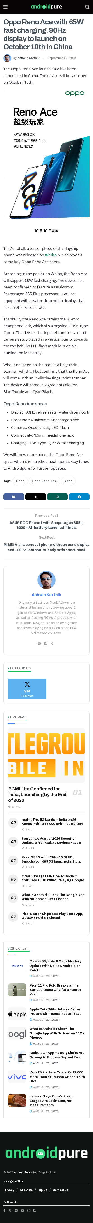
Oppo (20, 481)
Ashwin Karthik (28, 58)
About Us (26, 1190)
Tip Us (42, 1190)
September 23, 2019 (62, 58)
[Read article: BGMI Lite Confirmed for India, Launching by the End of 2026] (46, 755)
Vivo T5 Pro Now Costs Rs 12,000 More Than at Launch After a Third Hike (57, 1077)
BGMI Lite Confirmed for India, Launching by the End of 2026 (37, 794)
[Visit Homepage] (46, 6)
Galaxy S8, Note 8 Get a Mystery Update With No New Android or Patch (55, 966)
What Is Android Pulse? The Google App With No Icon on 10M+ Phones (57, 1033)
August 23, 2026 (45, 976)
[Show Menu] (5, 7)
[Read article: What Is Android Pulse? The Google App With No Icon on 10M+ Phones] (17, 1033)
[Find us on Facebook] (4, 1210)
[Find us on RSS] (34, 1210)
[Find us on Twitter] (10, 1210)
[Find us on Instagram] (28, 1210)
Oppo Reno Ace (44, 481)
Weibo (51, 254)
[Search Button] (87, 7)
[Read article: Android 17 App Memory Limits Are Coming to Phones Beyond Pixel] (17, 1057)
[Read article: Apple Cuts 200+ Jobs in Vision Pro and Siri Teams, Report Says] (17, 1013)
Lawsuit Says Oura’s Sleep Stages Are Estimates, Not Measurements (51, 1101)
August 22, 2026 (45, 1087)
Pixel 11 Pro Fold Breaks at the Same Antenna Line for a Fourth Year (55, 990)
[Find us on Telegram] (16, 1210)
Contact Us (60, 1190)
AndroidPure (22, 1172)
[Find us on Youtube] (22, 1210)
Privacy (8, 1190)
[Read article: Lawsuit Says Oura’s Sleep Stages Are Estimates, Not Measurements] (17, 1100)
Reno (68, 481)
